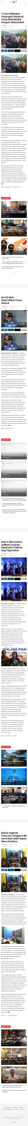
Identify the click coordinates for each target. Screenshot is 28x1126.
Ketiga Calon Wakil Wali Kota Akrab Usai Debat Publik (12, 257)
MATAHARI (7, 187)
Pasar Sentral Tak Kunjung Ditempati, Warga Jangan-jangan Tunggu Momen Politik (13, 491)
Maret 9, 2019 (6, 783)
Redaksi (5, 25)
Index (16, 1109)
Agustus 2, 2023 (6, 476)
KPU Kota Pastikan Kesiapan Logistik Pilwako (12, 250)
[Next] (15, 273)
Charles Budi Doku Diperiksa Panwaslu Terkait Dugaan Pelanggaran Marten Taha (13, 212)
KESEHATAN (8, 735)
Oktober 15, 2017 (6, 1063)
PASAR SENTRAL (9, 428)
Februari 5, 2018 (13, 553)
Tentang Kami (7, 1107)
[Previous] (12, 273)
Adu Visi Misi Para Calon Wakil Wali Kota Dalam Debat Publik (12, 267)
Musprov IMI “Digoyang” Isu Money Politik (12, 1060)
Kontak (20, 1107)
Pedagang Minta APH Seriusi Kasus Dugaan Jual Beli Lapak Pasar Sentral (13, 455)
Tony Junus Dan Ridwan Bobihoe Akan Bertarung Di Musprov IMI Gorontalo (12, 1086)
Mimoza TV (8, 1117)
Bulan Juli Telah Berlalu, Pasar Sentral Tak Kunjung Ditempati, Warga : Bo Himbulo (13, 472)
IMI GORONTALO (12, 1015)
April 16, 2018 (6, 216)
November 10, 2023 (7, 457)
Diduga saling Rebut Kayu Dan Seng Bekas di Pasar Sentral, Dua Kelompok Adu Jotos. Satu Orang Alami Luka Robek (14, 511)
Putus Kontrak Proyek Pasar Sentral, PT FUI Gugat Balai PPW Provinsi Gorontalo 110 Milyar (14, 499)
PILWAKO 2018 (15, 187)
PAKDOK (15, 735)
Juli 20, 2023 (6, 494)
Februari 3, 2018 (6, 802)
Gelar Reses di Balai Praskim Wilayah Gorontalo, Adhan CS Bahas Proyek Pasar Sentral (13, 505)
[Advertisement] (14, 8)
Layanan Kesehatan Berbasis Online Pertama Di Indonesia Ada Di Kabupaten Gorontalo (12, 798)
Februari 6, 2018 (13, 25)
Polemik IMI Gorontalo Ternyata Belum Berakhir (13, 1041)
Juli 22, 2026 (6, 765)
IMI (6, 1015)
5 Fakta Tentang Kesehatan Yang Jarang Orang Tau (12, 780)
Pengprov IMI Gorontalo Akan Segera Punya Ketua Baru (14, 1091)
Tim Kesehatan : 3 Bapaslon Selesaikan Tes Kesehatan (13, 806)
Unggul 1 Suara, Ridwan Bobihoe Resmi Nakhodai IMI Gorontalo (13, 1078)
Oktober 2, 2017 (6, 1081)
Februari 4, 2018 (13, 844)
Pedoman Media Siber (8, 1109)
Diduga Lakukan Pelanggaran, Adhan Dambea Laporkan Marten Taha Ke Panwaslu (13, 231)
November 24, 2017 (7, 1044)
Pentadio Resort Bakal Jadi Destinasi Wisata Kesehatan (12, 762)
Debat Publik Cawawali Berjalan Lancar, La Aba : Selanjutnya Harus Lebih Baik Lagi (13, 262)
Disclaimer (22, 1109)
